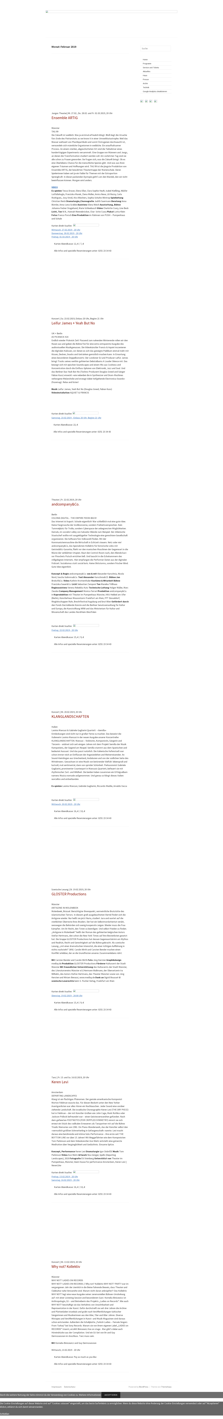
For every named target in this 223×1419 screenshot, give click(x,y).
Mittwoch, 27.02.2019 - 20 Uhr (65, 229)
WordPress (143, 1387)
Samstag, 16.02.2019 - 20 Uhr (65, 1180)
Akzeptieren (111, 1395)
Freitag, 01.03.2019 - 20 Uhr (64, 236)
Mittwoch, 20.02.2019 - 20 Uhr (65, 804)
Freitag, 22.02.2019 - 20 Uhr (64, 630)
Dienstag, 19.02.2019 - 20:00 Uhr (66, 995)
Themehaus (166, 1387)
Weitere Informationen (90, 1394)
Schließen (4, 1413)
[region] (90, 85)
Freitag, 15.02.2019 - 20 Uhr (64, 1176)
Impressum (56, 1387)
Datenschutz (69, 1387)
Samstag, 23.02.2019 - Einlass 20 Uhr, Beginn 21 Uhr (76, 417)
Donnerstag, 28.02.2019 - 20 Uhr (66, 233)
